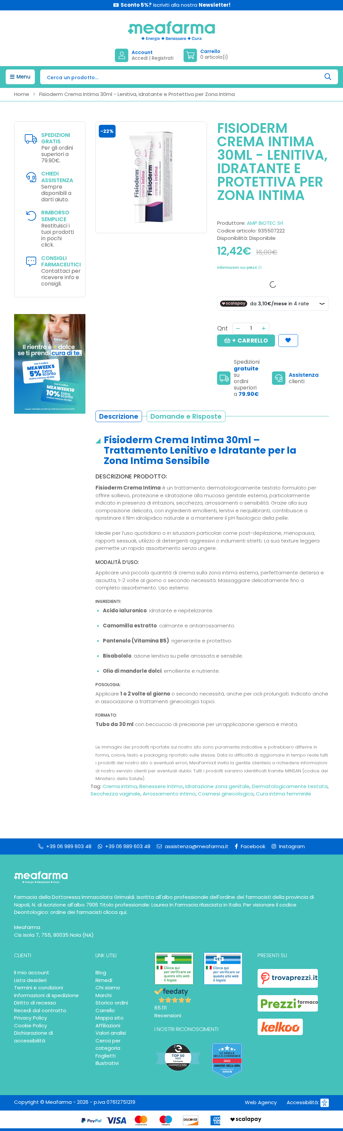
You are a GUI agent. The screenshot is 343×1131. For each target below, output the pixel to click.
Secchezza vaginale (115, 793)
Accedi (140, 58)
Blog (100, 972)
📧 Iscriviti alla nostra (171, 4)
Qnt (222, 328)
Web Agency (261, 1102)
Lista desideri (30, 980)
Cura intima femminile (283, 793)
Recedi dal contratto (40, 1010)
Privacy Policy (30, 1017)
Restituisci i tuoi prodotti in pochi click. (57, 229)
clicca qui (114, 912)
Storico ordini (111, 1002)
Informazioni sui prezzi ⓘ (239, 267)
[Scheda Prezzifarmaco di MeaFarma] (288, 1003)
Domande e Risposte (186, 416)
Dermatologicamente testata (290, 786)
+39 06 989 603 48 (68, 846)
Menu (22, 76)
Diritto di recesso (35, 1002)
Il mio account (31, 972)
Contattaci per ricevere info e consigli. (61, 271)
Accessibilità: (303, 1102)
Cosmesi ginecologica (226, 793)
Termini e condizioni (38, 987)
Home (21, 94)
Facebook (252, 846)
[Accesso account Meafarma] (123, 55)
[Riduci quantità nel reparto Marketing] (237, 328)
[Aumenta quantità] (264, 328)
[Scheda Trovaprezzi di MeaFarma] (288, 978)
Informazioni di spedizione (46, 995)
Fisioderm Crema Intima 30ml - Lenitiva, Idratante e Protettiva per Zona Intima (137, 94)
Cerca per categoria (108, 1044)
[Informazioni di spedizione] (225, 378)
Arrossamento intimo (169, 793)
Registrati (163, 58)
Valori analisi (110, 1032)
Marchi (103, 995)
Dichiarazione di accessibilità (33, 1036)
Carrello (105, 1010)
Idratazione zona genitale (217, 786)
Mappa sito (109, 1017)
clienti (296, 381)
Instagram (291, 846)
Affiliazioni (107, 1025)
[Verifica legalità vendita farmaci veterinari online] (223, 968)
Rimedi (103, 980)
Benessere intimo (161, 786)
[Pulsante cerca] (328, 76)
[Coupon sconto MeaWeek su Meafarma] (49, 363)
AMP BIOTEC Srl (265, 222)
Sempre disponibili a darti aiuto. (57, 186)
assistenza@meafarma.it (195, 846)
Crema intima (119, 786)
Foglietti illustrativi (107, 1059)
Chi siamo (107, 987)
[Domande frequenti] (280, 378)
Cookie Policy (30, 1025)
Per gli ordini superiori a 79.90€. (57, 148)
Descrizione (118, 416)
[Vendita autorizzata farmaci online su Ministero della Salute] (174, 968)
